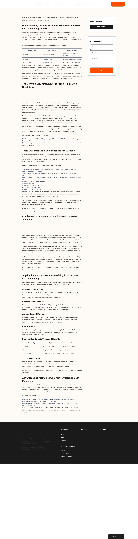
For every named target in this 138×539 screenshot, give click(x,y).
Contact (93, 4)
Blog (88, 4)
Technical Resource (77, 4)
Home (36, 4)
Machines (47, 4)
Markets (65, 4)
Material (56, 4)
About (41, 4)
